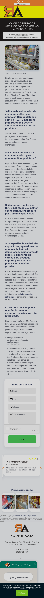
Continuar (22, 593)
